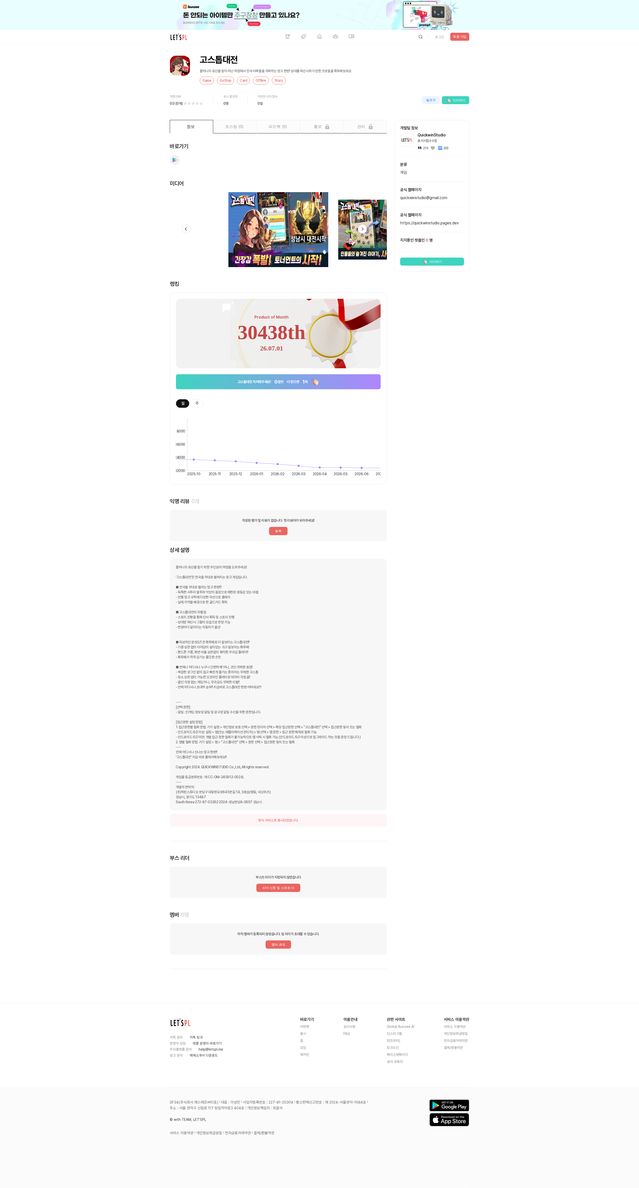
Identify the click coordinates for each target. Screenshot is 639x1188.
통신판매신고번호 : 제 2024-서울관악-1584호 (331, 1102)
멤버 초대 (278, 944)
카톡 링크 (196, 1037)
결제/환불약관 (453, 1048)
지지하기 (459, 100)
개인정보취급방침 (456, 1034)
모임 (303, 1048)
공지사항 (349, 1027)
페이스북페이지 (397, 1055)
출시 (303, 1034)
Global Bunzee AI (400, 1027)
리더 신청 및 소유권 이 (278, 888)
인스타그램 (394, 1034)
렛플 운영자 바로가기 (207, 1043)
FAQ (346, 1034)
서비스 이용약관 (455, 1027)
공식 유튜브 (395, 1062)
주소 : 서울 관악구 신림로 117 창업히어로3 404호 (207, 1108)
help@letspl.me (211, 1049)
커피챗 (304, 1027)
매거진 (304, 1055)
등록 (278, 531)
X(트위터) (393, 1041)
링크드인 (393, 1048)
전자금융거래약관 (456, 1041)
